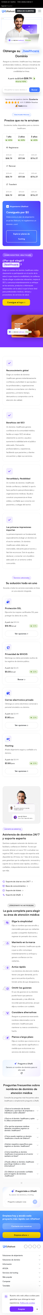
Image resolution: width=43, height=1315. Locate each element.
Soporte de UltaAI (13, 895)
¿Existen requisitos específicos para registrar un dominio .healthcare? (18, 1145)
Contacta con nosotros (8, 2)
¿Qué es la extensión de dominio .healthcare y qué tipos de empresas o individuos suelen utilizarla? (19, 1111)
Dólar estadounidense (25, 2)
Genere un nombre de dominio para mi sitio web (21, 1066)
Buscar (34, 90)
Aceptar (21, 1309)
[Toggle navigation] (39, 11)
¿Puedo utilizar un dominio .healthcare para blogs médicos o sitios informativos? (19, 1164)
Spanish (6, 6)
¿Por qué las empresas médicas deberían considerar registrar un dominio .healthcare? (16, 1128)
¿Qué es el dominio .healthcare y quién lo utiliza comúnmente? (19, 1119)
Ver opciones (21, 634)
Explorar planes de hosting (21, 236)
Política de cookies (27, 1303)
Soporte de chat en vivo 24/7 (18, 881)
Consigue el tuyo (15, 302)
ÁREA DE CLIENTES (25, 11)
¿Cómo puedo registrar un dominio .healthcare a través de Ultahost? (18, 1137)
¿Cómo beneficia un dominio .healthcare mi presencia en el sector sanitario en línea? (18, 1154)
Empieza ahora (21, 1235)
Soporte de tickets (13, 890)
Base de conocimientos (16, 886)
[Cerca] (37, 1309)
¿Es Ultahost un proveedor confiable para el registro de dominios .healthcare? (18, 1174)
